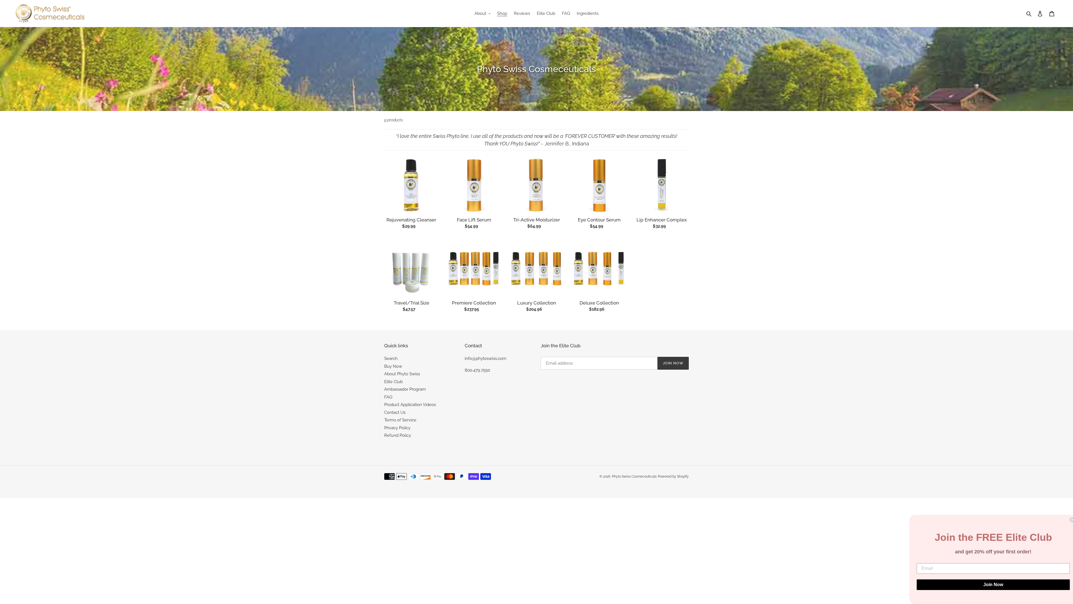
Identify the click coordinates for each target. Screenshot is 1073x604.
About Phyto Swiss (402, 373)
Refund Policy (397, 435)
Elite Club (393, 381)
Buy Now (393, 366)
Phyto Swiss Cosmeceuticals (634, 476)
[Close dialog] (1068, 520)
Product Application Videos (410, 404)
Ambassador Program (405, 389)
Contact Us (394, 412)
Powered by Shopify (673, 476)
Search (391, 358)
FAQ (388, 397)
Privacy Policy (397, 427)
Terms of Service (400, 420)
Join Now (989, 584)
